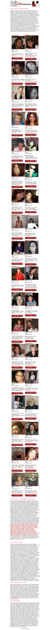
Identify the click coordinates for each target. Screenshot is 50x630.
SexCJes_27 (14, 291)
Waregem (12, 533)
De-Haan (31, 524)
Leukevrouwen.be (25, 628)
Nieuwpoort (24, 530)
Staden (23, 532)
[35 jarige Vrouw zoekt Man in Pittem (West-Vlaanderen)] (31, 125)
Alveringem (17, 523)
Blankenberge (13, 524)
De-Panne (35, 524)
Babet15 (13, 240)
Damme (26, 524)
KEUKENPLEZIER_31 (29, 266)
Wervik (16, 533)
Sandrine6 (14, 395)
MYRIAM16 (14, 266)
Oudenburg (19, 531)
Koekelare (23, 527)
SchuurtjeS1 (28, 60)
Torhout (30, 532)
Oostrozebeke (13, 531)
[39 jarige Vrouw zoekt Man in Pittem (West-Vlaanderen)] (31, 460)
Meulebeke (31, 529)
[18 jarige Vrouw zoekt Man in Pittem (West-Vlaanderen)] (18, 98)
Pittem (24, 531)
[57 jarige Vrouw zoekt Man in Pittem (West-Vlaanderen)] (18, 485)
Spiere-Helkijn (18, 532)
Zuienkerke (18, 535)
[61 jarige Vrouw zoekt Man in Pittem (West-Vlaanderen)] (31, 408)
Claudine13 (27, 343)
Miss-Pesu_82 (28, 240)
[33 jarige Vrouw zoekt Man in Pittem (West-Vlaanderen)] (18, 48)
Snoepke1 (14, 472)
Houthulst (17, 526)
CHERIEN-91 (14, 162)
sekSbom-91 (28, 163)
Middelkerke (13, 530)
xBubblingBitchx (29, 318)
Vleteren (37, 532)
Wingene (30, 533)
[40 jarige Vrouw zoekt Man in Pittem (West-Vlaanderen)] (18, 356)
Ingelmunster (30, 526)
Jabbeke (12, 527)
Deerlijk (12, 525)
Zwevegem (23, 535)
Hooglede (12, 526)
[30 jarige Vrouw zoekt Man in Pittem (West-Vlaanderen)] (31, 228)
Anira (13, 446)
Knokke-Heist (18, 527)
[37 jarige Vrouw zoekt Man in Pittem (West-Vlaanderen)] (31, 48)
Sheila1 (26, 111)
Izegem (35, 526)
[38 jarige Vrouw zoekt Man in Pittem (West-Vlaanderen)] (31, 150)
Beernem (36, 523)
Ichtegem (22, 526)
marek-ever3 (14, 188)
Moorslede (18, 530)
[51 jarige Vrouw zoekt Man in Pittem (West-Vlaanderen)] (18, 202)
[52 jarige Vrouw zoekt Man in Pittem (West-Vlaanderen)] (31, 356)
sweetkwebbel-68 (15, 369)
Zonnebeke (12, 535)
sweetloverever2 (15, 343)
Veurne (33, 532)
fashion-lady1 (15, 317)
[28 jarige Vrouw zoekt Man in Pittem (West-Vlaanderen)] (18, 74)
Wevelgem (20, 533)
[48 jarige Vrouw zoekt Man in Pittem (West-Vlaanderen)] (18, 227)
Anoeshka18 (14, 35)
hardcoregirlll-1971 (29, 137)
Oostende (29, 530)
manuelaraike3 (15, 420)
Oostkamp (34, 530)
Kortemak (33, 527)
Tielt (27, 532)
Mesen (27, 529)
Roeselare (33, 531)
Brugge (23, 524)
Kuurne (12, 528)
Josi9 (26, 421)
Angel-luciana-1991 (16, 85)
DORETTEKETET (28, 369)
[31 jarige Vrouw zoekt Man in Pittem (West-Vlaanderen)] (31, 279)
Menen (23, 529)
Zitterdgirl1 (14, 111)
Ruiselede (12, 532)
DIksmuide (22, 525)
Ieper (26, 526)
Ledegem (27, 528)
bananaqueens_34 (29, 292)
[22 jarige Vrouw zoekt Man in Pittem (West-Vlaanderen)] (31, 74)
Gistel (26, 525)
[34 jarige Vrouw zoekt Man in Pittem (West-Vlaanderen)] (31, 305)
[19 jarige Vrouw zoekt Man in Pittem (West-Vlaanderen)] (31, 98)
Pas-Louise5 (14, 137)
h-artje (26, 214)
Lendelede (32, 528)
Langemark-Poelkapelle (19, 528)
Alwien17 (14, 60)
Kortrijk (37, 527)
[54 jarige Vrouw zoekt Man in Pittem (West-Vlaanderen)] (18, 124)
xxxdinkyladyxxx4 (29, 472)
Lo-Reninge (19, 529)
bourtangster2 (15, 214)
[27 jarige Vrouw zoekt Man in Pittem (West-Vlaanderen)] (18, 305)
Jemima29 (27, 85)
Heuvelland (35, 525)
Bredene (19, 524)
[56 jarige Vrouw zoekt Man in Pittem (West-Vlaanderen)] (18, 279)
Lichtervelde (13, 529)
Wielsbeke (26, 533)
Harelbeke (30, 525)
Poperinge (28, 531)
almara (26, 34)
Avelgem (31, 523)
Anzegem (23, 523)
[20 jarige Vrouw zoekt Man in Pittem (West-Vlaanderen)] (18, 434)
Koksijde (28, 527)
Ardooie (27, 523)
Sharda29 (27, 395)
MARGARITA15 (28, 189)
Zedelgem (35, 533)
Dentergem (16, 525)
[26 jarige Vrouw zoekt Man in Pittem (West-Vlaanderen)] (31, 253)
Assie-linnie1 (28, 446)
